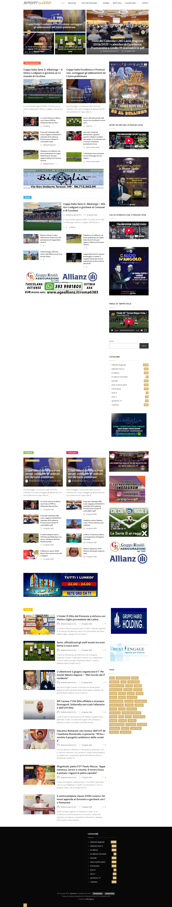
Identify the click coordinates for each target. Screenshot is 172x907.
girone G (113, 697)
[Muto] (142, 330)
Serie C (114, 397)
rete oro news (115, 713)
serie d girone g (139, 717)
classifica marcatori (116, 686)
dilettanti (138, 686)
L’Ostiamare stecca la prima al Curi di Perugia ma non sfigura (93, 155)
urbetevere (114, 732)
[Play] (112, 330)
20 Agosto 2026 (91, 528)
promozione (132, 709)
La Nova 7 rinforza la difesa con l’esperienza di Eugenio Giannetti (93, 537)
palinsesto (139, 705)
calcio (123, 682)
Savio (121, 717)
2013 (112, 678)
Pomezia (113, 709)
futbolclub (137, 690)
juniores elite (132, 697)
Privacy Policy (97, 893)
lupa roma (128, 701)
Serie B (114, 393)
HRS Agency (90, 899)
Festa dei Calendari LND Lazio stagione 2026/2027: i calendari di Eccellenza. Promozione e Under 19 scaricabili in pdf (117, 44)
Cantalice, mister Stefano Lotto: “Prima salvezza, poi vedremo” (93, 522)
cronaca (129, 686)
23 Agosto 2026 (87, 683)
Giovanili (106, 3)
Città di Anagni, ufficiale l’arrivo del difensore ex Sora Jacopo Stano (51, 254)
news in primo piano (93, 147)
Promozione (116, 389)
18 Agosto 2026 (87, 745)
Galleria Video (130, 3)
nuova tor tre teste (116, 705)
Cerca (111, 341)
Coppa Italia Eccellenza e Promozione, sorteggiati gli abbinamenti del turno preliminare (54, 26)
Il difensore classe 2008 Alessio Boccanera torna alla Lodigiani (51, 553)
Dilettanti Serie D (54, 98)
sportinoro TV (117, 401)
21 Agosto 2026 (48, 559)
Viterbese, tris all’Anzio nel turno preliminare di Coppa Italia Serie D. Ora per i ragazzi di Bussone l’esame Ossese (50, 156)
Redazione (72, 3)
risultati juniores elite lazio (131, 713)
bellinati (134, 678)
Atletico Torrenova (123, 678)
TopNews (115, 405)
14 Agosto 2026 (87, 777)
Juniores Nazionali (116, 701)
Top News (132, 721)
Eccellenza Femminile (120, 377)
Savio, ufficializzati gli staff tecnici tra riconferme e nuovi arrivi (70, 49)
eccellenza (127, 690)
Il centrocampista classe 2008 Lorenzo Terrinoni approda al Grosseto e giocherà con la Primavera (81, 799)
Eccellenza (39, 44)
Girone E (139, 693)
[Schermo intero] (145, 330)
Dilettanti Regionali (89, 3)
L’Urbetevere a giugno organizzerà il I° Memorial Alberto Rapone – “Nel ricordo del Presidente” (81, 675)
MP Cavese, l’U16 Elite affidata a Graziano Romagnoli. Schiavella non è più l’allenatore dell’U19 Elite (81, 704)
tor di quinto (131, 724)
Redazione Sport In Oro (110, 51)
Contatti (145, 3)
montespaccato (140, 701)
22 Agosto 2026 (48, 545)
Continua (72, 227)
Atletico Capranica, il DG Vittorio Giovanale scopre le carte (93, 551)
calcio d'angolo (133, 682)
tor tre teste (142, 724)
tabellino (113, 721)
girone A (122, 693)
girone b (131, 693)
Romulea (113, 717)
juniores (122, 697)
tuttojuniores (114, 728)
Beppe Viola (117, 3)
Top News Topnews (116, 724)
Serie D (128, 717)
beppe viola (114, 682)
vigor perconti (125, 732)
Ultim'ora (70, 44)
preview (121, 709)
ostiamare (129, 705)
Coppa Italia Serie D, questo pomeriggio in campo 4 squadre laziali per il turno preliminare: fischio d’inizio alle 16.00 (93, 259)
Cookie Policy (109, 893)
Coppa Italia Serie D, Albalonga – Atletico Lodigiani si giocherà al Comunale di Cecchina (43, 73)
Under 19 (125, 728)
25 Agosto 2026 (92, 215)
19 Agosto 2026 (91, 557)
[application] (129, 321)
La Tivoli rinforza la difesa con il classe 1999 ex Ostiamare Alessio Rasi (38, 49)
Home (62, 3)
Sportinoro (73, 893)
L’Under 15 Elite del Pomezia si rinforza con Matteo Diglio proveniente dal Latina (81, 618)
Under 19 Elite (136, 728)
